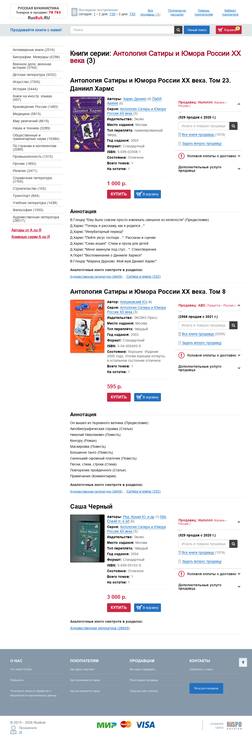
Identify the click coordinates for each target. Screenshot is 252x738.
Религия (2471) (25, 171)
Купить (119, 194)
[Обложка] (87, 151)
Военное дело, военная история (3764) (32, 65)
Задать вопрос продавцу (201, 143)
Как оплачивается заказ (85, 680)
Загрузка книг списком (144, 691)
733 (132, 14)
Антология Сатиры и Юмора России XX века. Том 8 (148, 291)
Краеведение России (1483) (35, 107)
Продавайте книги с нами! (36, 30)
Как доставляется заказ (85, 691)
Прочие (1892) (24, 164)
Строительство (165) (29, 188)
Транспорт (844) (26, 196)
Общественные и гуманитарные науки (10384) (36, 137)
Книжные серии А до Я (31, 237)
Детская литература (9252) (34, 75)
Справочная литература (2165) (32, 179)
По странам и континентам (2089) (34, 147)
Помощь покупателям (204, 12)
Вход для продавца (206, 688)
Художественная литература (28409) (96, 276)
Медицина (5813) (27, 114)
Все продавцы (150, 12)
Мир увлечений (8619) (31, 121)
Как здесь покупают (82, 669)
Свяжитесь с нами (201, 669)
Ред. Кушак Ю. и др (138, 517)
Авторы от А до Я (26, 230)
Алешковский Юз (133, 302)
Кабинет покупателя (230, 12)
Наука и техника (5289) (31, 128)
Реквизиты (17, 680)
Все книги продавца (198, 135)
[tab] (208, 104)
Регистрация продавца (144, 680)
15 (20, 732)
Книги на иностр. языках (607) (32, 98)
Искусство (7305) (26, 82)
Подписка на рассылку (177, 12)
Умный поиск (196, 30)
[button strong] (208, 104)
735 (112, 14)
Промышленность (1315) (33, 156)
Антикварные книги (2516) (34, 50)
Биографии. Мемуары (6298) (36, 57)
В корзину (150, 194)
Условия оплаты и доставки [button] (211, 156)
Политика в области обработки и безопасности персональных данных (33, 693)
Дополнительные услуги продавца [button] (199, 168)
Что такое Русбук (21, 669)
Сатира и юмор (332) (143, 276)
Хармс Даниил (134, 99)
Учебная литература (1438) (35, 203)
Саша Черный (91, 506)
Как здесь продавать (143, 669)
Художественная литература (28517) (36, 219)
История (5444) (25, 89)
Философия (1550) (28, 210)
